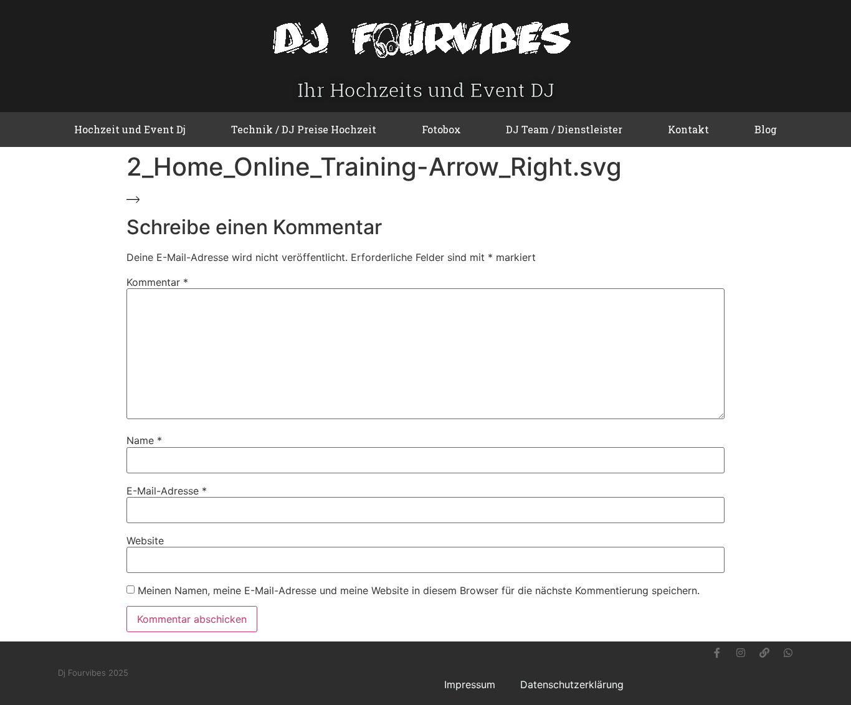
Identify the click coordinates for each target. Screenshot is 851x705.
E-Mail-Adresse (166, 491)
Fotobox (441, 129)
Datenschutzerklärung (572, 684)
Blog (765, 129)
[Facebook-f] (717, 653)
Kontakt (688, 129)
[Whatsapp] (788, 653)
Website (145, 541)
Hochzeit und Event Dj (130, 129)
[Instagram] (741, 653)
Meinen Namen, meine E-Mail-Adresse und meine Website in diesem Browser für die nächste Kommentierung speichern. (419, 590)
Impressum (469, 684)
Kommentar (157, 282)
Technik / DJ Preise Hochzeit (303, 129)
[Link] (764, 653)
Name (144, 440)
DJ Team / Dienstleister (564, 129)
